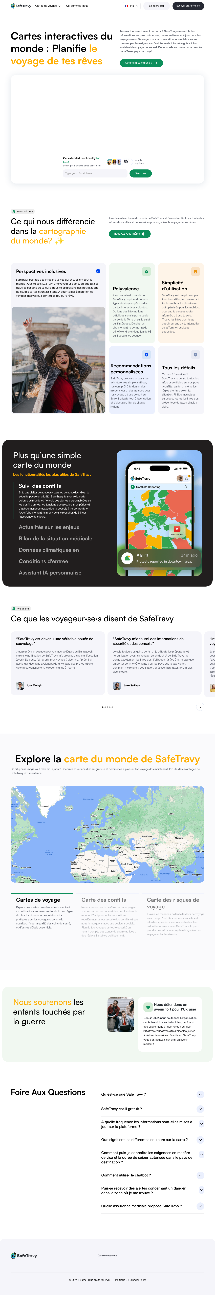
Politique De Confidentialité (130, 1279)
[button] (48, 6)
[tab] (52, 500)
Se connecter (156, 6)
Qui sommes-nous (77, 6)
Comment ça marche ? (138, 63)
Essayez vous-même (127, 234)
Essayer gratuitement (188, 6)
